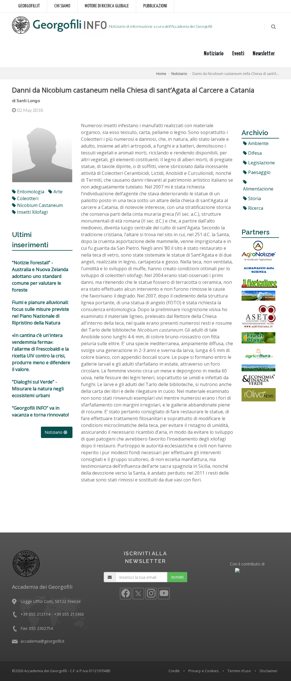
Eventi (238, 53)
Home (161, 73)
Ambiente (258, 143)
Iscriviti (177, 577)
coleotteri (27, 198)
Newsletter (264, 53)
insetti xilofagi (32, 212)
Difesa (254, 153)
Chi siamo (62, 6)
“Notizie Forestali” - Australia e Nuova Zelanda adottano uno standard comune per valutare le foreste (40, 276)
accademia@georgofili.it (42, 641)
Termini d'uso (239, 670)
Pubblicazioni (155, 6)
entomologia (30, 191)
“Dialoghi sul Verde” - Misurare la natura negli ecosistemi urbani (38, 389)
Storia (254, 198)
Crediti (174, 670)
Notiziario (214, 53)
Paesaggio (259, 172)
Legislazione (261, 163)
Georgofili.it (29, 6)
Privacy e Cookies (203, 670)
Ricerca (255, 208)
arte (57, 191)
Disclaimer (269, 670)
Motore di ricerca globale (107, 6)
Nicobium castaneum (39, 205)
